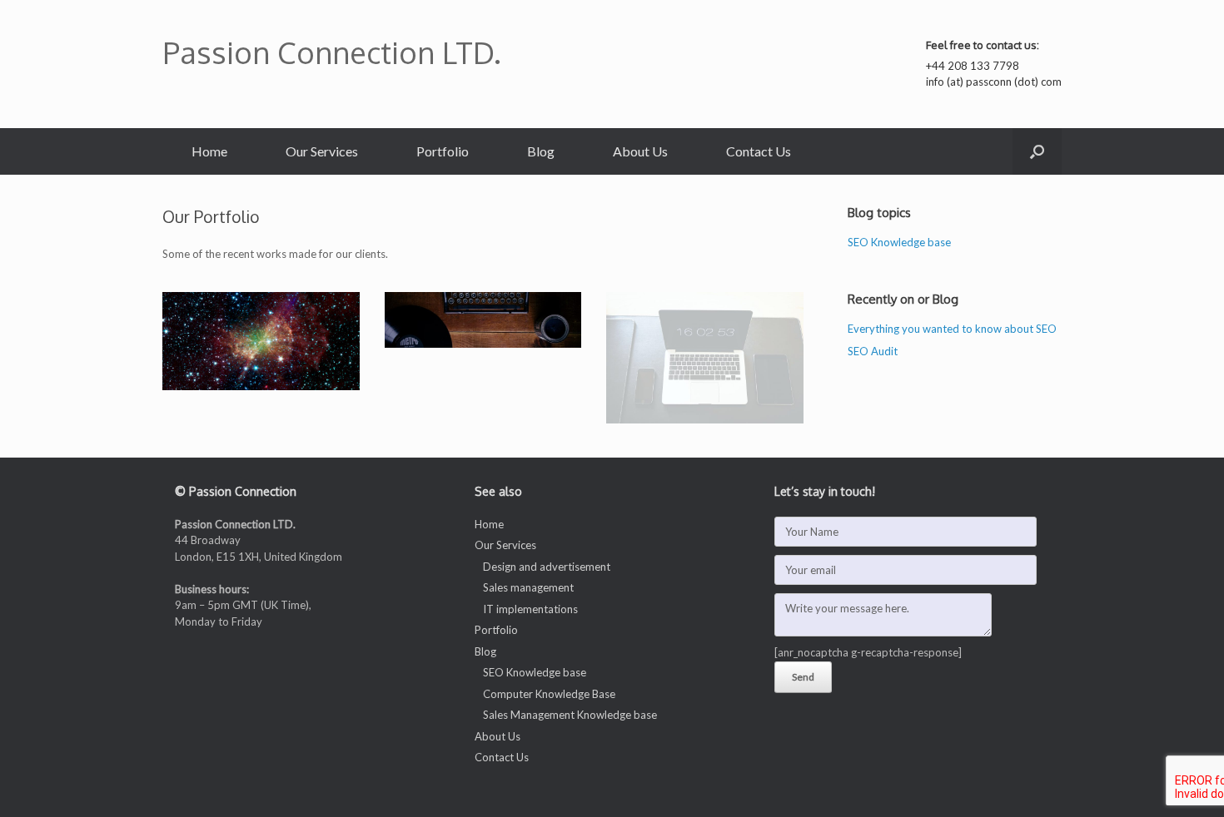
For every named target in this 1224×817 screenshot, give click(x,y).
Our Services (322, 151)
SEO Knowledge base (899, 242)
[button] (1037, 151)
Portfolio (442, 151)
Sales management (528, 587)
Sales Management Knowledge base (570, 714)
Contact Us (758, 151)
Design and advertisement (546, 566)
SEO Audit (873, 351)
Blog (541, 151)
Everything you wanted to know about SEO (952, 328)
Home (209, 151)
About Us (640, 151)
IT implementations (530, 609)
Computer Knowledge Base (549, 694)
